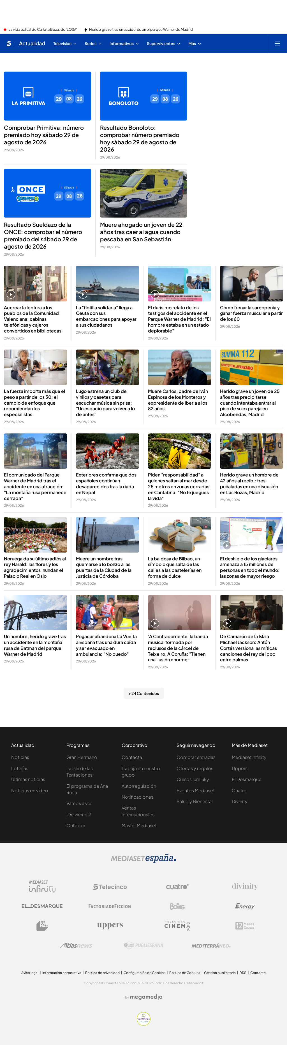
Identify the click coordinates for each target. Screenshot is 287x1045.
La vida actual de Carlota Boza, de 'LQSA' (42, 29)
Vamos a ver (79, 803)
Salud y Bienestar (195, 801)
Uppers (239, 768)
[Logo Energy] (245, 906)
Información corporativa (61, 973)
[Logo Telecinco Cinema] (177, 926)
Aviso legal (29, 973)
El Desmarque (246, 779)
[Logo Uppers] (110, 926)
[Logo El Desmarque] (42, 906)
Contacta (132, 757)
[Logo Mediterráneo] (211, 945)
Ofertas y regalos (195, 768)
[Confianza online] (144, 1024)
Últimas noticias (28, 779)
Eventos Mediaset (196, 790)
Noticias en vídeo (29, 790)
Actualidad (32, 43)
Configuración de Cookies (144, 973)
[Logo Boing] (177, 906)
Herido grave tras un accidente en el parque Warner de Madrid (141, 29)
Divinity (239, 801)
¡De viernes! (78, 814)
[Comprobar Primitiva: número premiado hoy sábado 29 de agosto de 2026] (47, 96)
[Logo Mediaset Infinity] (42, 887)
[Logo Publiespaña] (143, 945)
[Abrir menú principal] (277, 43)
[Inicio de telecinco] (9, 43)
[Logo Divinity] (245, 887)
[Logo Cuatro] (177, 887)
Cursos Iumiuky (193, 779)
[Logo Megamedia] (146, 997)
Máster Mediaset (139, 825)
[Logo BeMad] (42, 926)
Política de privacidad (102, 973)
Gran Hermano (81, 757)
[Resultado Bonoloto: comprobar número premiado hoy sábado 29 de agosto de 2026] (143, 96)
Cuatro (239, 790)
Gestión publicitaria (220, 973)
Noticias (20, 757)
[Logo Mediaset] (143, 861)
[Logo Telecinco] (110, 887)
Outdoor (75, 825)
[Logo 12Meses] (244, 926)
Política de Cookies (184, 973)
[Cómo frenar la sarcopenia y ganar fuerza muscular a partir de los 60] (251, 283)
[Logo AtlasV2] (76, 945)
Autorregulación (139, 786)
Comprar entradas (196, 757)
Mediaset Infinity (249, 757)
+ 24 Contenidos (143, 693)
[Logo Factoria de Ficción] (110, 906)
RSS (243, 973)
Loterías (19, 768)
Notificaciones (137, 797)
